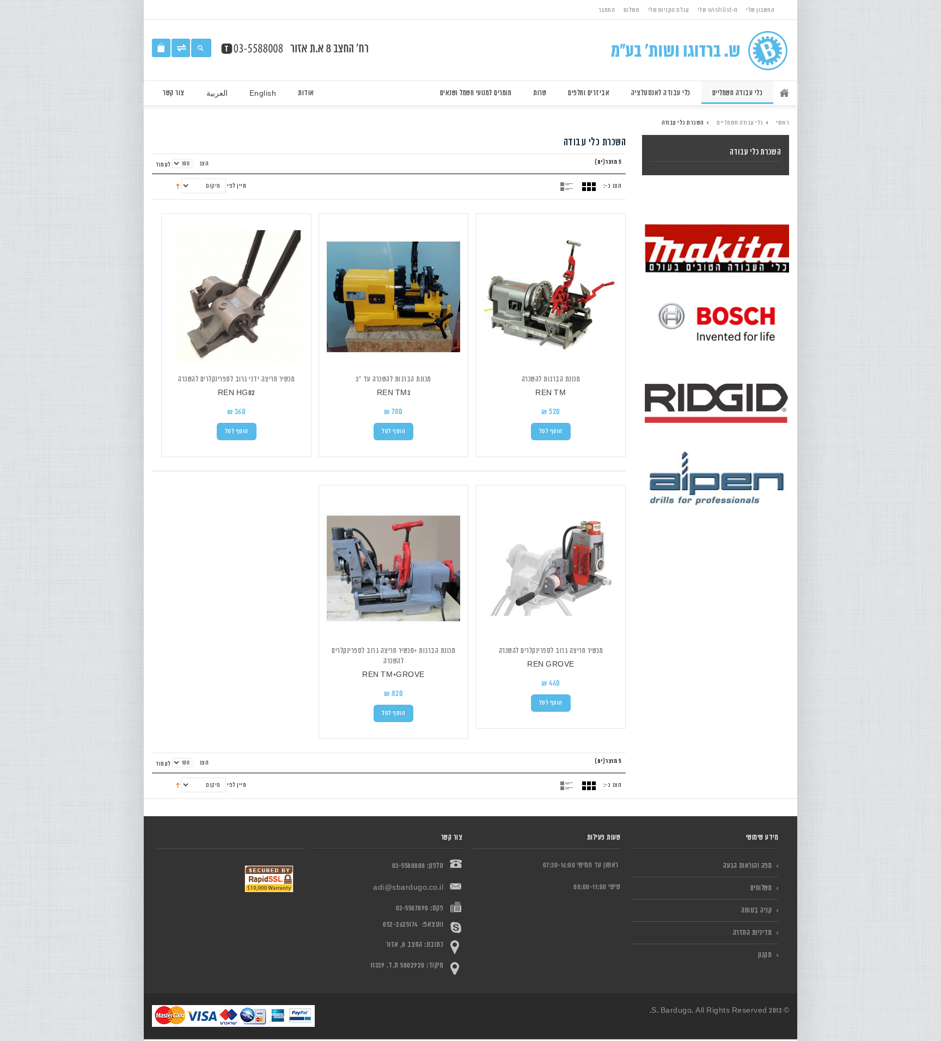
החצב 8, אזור (404, 944)
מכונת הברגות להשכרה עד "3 (393, 379)
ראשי (781, 92)
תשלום (632, 10)
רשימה (568, 186)
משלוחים (761, 888)
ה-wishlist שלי (718, 10)
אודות (306, 93)
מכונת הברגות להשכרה (551, 379)
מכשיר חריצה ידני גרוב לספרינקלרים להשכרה (236, 379)
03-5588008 (408, 865)
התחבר (606, 10)
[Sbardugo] (693, 50)
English (263, 93)
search (201, 48)
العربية (217, 93)
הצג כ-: (612, 185)
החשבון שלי (760, 10)
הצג (204, 163)
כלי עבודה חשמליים (740, 122)
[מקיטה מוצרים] (717, 252)
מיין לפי (236, 185)
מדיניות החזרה (752, 932)
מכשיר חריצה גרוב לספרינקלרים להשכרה (551, 650)
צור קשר (174, 93)
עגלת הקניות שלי (668, 10)
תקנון (765, 955)
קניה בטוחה (756, 910)
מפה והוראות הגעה (747, 865)
